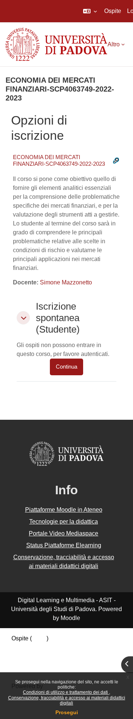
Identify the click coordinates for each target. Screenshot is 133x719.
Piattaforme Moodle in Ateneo (63, 510)
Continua (66, 367)
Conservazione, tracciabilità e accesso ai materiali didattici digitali (66, 700)
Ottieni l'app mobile (36, 665)
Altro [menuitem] (114, 44)
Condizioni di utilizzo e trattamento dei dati (66, 692)
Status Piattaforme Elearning (63, 545)
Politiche (22, 656)
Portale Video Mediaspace (63, 533)
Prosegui (66, 712)
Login (39, 638)
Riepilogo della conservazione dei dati (61, 647)
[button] (90, 11)
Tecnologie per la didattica (63, 521)
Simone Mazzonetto (66, 282)
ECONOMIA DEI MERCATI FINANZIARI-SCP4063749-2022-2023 (59, 160)
